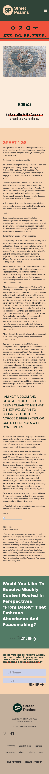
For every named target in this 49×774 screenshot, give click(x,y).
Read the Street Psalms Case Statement (24, 762)
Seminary (11, 746)
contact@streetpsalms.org (24, 726)
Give (41, 752)
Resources (10, 752)
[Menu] (45, 10)
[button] (20, 639)
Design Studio (25, 746)
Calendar (32, 752)
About (21, 752)
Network (38, 746)
